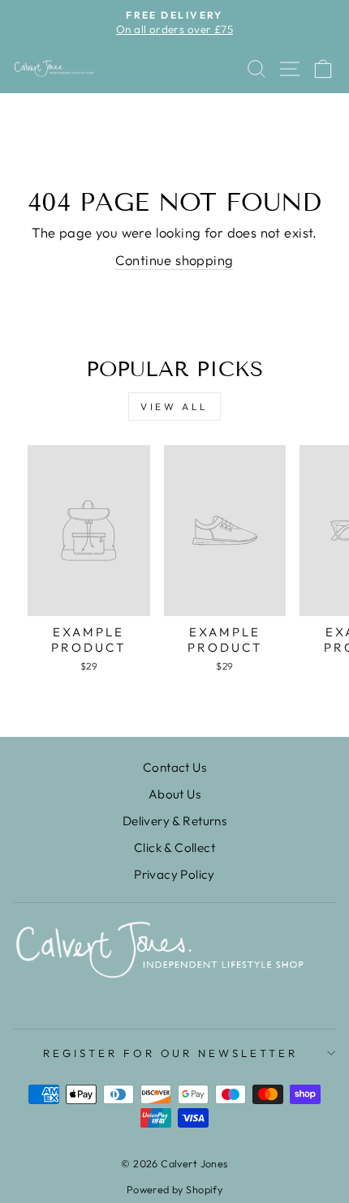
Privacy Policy (174, 874)
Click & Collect (174, 847)
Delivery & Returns (174, 820)
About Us (174, 794)
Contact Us (174, 767)
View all (174, 406)
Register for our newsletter (170, 1053)
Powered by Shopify (174, 1189)
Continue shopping (174, 259)
